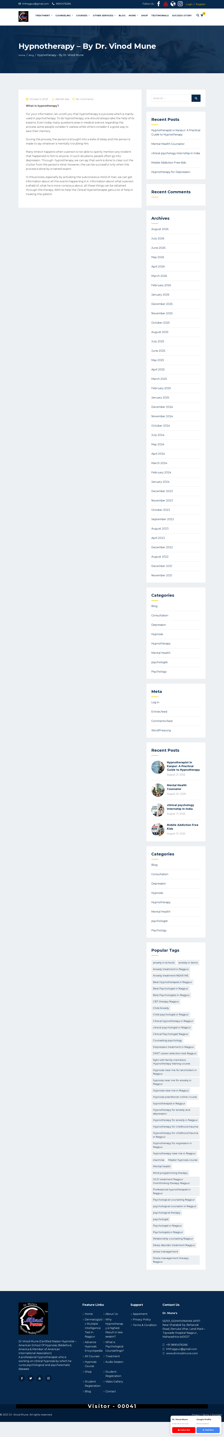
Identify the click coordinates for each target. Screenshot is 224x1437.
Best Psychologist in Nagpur (170, 988)
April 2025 (158, 369)
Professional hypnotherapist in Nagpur (172, 1191)
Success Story (182, 15)
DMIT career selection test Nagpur (174, 1053)
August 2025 (159, 332)
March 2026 (159, 275)
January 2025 (160, 397)
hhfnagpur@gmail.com (35, 3)
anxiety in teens (188, 962)
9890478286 (63, 3)
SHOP (144, 15)
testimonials (160, 15)
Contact (110, 1391)
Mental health (162, 1166)
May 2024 (157, 444)
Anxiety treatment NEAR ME (170, 975)
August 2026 (159, 229)
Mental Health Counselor (168, 143)
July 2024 (157, 435)
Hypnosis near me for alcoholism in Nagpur (175, 1072)
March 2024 (159, 463)
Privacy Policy (142, 1319)
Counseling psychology (167, 1040)
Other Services (103, 15)
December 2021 (161, 566)
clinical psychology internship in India (175, 153)
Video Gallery (114, 1381)
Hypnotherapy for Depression (170, 172)
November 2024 (162, 416)
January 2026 (160, 294)
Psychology (159, 671)
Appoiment (140, 1313)
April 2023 (158, 538)
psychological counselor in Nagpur (174, 1206)
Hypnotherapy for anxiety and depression (171, 1111)
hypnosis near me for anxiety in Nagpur (172, 1082)
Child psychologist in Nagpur (171, 1014)
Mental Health (160, 652)
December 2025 (162, 304)
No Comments (84, 99)
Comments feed (162, 721)
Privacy (196, 1414)
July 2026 (157, 238)
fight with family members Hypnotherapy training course (171, 1061)
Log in (155, 702)
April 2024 (158, 453)
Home (89, 1313)
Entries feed (159, 711)
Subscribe (185, 1430)
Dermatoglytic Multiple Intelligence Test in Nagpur (93, 1328)
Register (200, 4)
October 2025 (160, 322)
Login (189, 4)
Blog (122, 15)
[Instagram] (48, 1378)
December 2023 (162, 491)
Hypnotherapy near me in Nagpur (174, 1153)
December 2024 (162, 407)
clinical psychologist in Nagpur (172, 1027)
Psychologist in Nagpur (167, 1225)
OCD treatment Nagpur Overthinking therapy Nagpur (171, 1181)
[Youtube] (39, 1378)
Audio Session (114, 1361)
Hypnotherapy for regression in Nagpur (172, 1145)
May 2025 (157, 360)
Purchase (217, 1414)
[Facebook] (22, 1378)
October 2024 (160, 425)
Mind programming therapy (170, 1172)
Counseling (63, 15)
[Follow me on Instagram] (180, 4)
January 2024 (160, 481)
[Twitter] (30, 1378)
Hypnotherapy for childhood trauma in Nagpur (175, 1134)
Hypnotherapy (161, 643)
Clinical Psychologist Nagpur (170, 1034)
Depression (158, 624)
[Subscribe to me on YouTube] (165, 4)
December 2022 (162, 547)
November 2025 (162, 313)
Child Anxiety (161, 1008)
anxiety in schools (163, 962)
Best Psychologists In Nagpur (171, 995)
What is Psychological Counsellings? (114, 1346)
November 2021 (161, 575)
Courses (81, 15)
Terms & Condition (145, 1325)
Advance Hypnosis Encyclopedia (93, 1346)
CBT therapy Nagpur (166, 1001)
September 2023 (162, 519)
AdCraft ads (62, 99)
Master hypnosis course (183, 1159)
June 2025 (158, 350)
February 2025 (161, 388)
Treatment (42, 15)
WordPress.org (161, 730)
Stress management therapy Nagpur (171, 1260)
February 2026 (161, 285)
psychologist (159, 662)
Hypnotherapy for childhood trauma (175, 1126)
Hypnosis (157, 634)
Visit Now (209, 1430)
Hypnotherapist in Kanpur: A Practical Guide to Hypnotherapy (183, 766)
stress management (165, 1251)
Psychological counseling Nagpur (174, 1199)
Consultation (159, 615)
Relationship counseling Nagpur (173, 1238)
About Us (111, 1313)
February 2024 (161, 472)
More (132, 15)
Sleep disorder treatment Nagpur (174, 1245)
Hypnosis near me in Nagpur (171, 1090)
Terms (206, 1414)
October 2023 (160, 509)
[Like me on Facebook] (158, 4)
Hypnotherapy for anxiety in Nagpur (175, 1120)
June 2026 (158, 247)
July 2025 (157, 341)
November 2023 (162, 500)
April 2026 (158, 266)
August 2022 (160, 556)
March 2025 (159, 378)
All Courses (92, 1356)
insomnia (158, 1159)
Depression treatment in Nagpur (173, 1047)
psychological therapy (166, 1212)
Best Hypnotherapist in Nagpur (172, 982)
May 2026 (157, 257)
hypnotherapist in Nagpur (169, 1103)
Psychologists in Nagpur (168, 1232)
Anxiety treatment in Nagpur (171, 969)
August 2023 (160, 528)
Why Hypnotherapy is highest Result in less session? (114, 1328)
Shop (88, 1371)
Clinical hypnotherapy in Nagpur (173, 1021)
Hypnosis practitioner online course (175, 1096)
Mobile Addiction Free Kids (168, 162)
